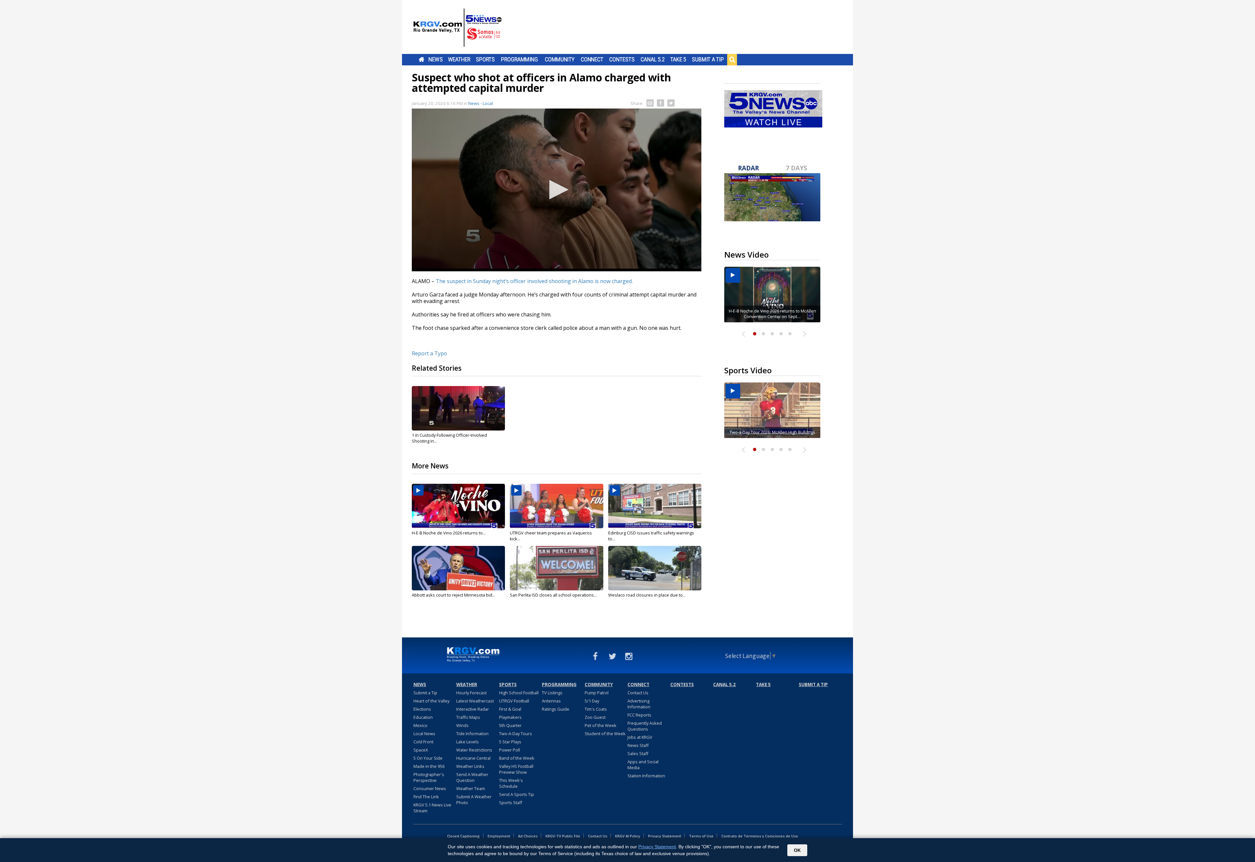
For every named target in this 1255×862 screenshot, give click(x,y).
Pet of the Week (600, 725)
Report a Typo (429, 353)
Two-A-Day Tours (515, 733)
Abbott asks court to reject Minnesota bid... (453, 595)
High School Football (519, 693)
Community (560, 59)
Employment (499, 836)
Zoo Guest (595, 717)
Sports (485, 59)
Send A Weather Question (472, 777)
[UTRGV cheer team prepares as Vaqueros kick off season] (556, 506)
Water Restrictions (474, 750)
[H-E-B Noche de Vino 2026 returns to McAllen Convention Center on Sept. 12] (458, 506)
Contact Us (638, 693)
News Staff (638, 745)
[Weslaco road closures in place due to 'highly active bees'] (654, 568)
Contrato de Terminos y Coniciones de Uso (759, 836)
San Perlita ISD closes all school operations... (553, 595)
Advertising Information (639, 704)
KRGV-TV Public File (562, 836)
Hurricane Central (473, 758)
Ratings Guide (555, 709)
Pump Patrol (597, 693)
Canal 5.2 (653, 59)
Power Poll (509, 750)
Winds (462, 725)
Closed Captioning (463, 836)
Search (732, 59)
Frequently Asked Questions (645, 726)
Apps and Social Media (643, 764)
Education (423, 717)
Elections (422, 709)
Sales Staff (638, 753)
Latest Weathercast (475, 701)
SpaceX (420, 750)
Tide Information (472, 733)
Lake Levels (467, 742)
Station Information (646, 776)
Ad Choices (528, 836)
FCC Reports (639, 715)
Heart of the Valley (431, 701)
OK (797, 850)
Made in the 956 (428, 766)
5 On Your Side (428, 758)
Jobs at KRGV (640, 737)
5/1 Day (592, 701)
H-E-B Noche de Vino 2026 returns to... (449, 533)
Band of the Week (516, 758)
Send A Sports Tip (516, 794)
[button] (556, 189)
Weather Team (470, 788)
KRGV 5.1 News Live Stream (432, 808)
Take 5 (678, 59)
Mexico (420, 725)
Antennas (551, 701)
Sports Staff (510, 802)
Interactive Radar (472, 709)
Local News (424, 733)
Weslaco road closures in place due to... (647, 595)
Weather (459, 59)
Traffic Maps (468, 717)
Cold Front (423, 742)
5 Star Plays (510, 742)
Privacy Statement (664, 836)
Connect (592, 59)
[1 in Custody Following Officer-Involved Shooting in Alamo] (458, 408)
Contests (621, 59)
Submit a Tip (708, 59)
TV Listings (552, 693)
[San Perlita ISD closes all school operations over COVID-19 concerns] (556, 568)
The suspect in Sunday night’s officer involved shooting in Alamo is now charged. (534, 281)
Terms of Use (701, 836)
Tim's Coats (596, 709)
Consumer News (429, 788)
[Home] (458, 28)
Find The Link (426, 797)
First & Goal (510, 709)
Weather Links (470, 766)
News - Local (480, 103)
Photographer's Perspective (428, 777)
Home (421, 59)
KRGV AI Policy (627, 836)
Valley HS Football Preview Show (516, 769)
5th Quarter (510, 725)
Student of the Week (605, 733)
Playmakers (510, 717)
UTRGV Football (514, 701)
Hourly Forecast (471, 693)
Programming (519, 59)
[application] (556, 190)
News (435, 59)
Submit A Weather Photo (474, 799)
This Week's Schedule (511, 783)
